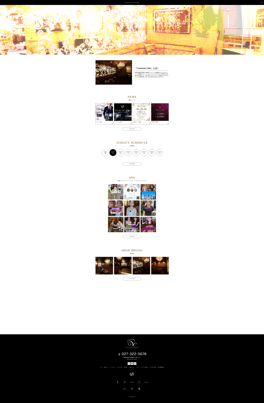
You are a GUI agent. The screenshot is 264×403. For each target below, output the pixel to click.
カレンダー (113, 367)
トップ (101, 367)
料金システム (131, 367)
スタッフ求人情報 (153, 367)
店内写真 (125, 367)
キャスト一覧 (119, 367)
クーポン (137, 367)
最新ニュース (106, 367)
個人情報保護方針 (161, 367)
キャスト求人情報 (144, 367)
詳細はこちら (132, 39)
